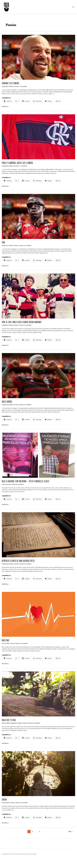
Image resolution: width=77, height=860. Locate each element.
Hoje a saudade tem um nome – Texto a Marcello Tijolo (25, 481)
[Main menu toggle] (73, 7)
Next (71, 831)
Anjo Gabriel (7, 401)
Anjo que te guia (9, 720)
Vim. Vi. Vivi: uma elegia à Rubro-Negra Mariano (21, 322)
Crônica (4, 484)
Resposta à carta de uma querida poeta (18, 560)
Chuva (4, 799)
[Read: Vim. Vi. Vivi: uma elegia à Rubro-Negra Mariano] (38, 296)
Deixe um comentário (25, 245)
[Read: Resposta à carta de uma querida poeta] (38, 534)
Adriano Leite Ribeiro (10, 83)
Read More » (5, 107)
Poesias (16, 86)
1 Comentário (23, 86)
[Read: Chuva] (38, 773)
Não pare (5, 640)
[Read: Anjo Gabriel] (38, 375)
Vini (3, 242)
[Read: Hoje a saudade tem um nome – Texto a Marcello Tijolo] (38, 455)
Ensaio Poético (6, 643)
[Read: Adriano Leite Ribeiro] (38, 57)
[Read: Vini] (38, 216)
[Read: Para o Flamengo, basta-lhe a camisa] (38, 136)
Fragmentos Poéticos (8, 86)
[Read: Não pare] (38, 614)
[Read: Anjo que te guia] (38, 694)
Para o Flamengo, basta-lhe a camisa (17, 162)
